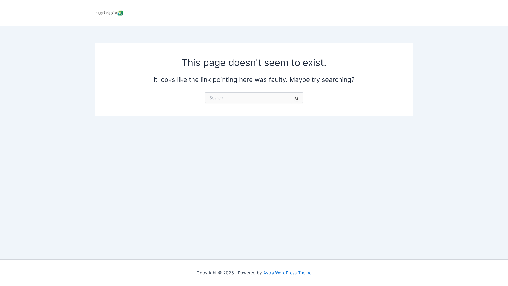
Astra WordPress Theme (287, 272)
